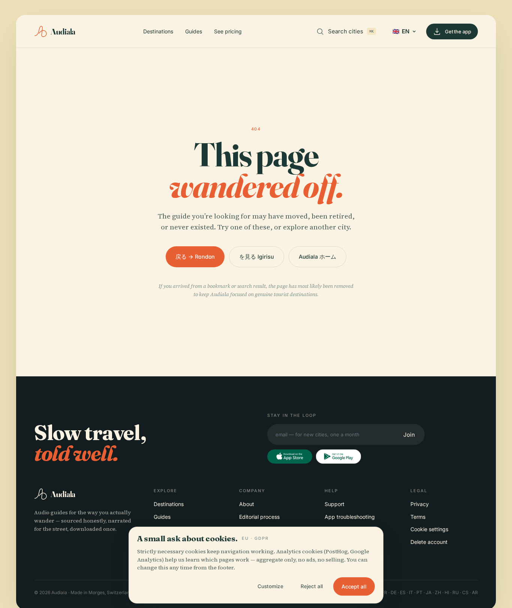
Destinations (158, 31)
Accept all (354, 586)
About (246, 504)
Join (409, 434)
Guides (193, 31)
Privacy (419, 504)
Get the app (458, 31)
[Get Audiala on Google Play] (338, 456)
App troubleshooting (350, 517)
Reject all (312, 586)
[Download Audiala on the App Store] (289, 456)
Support (334, 504)
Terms (417, 517)
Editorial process (259, 517)
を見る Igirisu (256, 256)
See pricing (228, 31)
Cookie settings (429, 529)
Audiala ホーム (317, 256)
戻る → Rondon (195, 256)
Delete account (429, 542)
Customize (270, 586)
